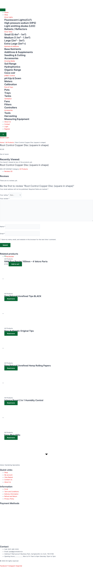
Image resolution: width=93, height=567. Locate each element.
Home (6, 12)
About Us (7, 122)
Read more (11, 299)
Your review (4, 198)
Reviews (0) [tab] (8, 171)
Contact (7, 124)
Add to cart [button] (15, 264)
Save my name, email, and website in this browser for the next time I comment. (29, 239)
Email (2, 234)
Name (2, 226)
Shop (6, 15)
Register (7, 129)
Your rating (4, 195)
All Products (10, 142)
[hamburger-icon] (2, 9)
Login (6, 126)
